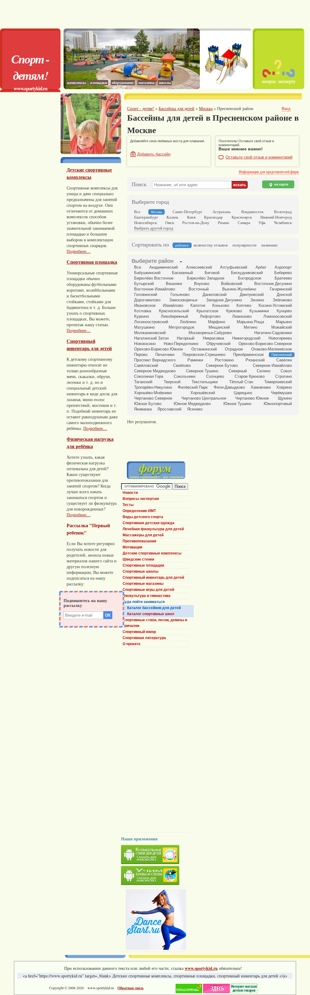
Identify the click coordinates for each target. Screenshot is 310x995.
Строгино (283, 376)
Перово (140, 354)
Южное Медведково (192, 403)
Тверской (172, 382)
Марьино (284, 322)
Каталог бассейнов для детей (154, 608)
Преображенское (248, 354)
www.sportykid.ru (30, 88)
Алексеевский (199, 267)
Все (137, 211)
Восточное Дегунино (273, 283)
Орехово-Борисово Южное (158, 349)
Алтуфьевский (233, 267)
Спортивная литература (144, 638)
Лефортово (210, 316)
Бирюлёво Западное (205, 278)
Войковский (231, 283)
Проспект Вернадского (155, 360)
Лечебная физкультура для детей (153, 529)
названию (269, 245)
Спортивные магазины (143, 583)
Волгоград (283, 211)
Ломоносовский (277, 316)
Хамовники (261, 387)
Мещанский (219, 327)
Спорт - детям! (30, 67)
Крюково (234, 311)
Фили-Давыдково (229, 387)
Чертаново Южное (252, 398)
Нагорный (185, 338)
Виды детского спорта (143, 517)
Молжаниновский (150, 332)
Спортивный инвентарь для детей (89, 344)
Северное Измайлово (272, 365)
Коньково (220, 305)
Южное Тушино (237, 403)
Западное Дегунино (224, 300)
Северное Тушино (202, 371)
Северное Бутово (222, 365)
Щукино (285, 398)
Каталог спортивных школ (150, 614)
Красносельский (174, 311)
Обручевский (218, 343)
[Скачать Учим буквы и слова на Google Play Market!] (155, 876)
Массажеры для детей (143, 535)
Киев (191, 217)
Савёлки (284, 360)
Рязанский (255, 360)
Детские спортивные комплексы (89, 173)
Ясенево (195, 409)
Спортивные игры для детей (148, 590)
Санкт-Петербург (187, 211)
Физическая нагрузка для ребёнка (90, 442)
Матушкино (144, 327)
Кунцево (284, 311)
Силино (263, 371)
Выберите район (152, 261)
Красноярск (242, 217)
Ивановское (145, 305)
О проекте (131, 644)
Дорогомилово (147, 300)
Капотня (197, 305)
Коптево (243, 305)
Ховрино (284, 387)
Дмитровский (252, 294)
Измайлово (173, 305)
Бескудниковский (247, 272)
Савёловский (146, 365)
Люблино (188, 322)
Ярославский (169, 409)
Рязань (223, 222)
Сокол (286, 371)
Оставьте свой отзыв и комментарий (259, 157)
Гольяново (180, 294)
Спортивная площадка (92, 262)
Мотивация (132, 547)
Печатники (164, 354)
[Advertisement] (155, 13)
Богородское (249, 278)
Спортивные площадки (143, 565)
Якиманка (143, 409)
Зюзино (257, 300)
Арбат (261, 267)
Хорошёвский (202, 392)
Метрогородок (181, 327)
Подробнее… (79, 251)
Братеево (283, 278)
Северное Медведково (155, 371)
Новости (130, 493)
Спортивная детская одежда (148, 523)
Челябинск (283, 222)
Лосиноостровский (151, 322)
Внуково (201, 283)
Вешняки (174, 283)
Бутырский (144, 283)
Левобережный (174, 316)
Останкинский (204, 349)
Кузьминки (259, 311)
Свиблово (182, 365)
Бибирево (283, 272)
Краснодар (213, 217)
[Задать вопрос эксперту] (278, 87)
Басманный (182, 272)
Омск (169, 222)
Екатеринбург (146, 217)
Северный (238, 371)
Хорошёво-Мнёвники (153, 392)
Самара (244, 222)
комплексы (76, 82)
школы (165, 82)
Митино (250, 327)
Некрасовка (213, 338)
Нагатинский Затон (151, 338)
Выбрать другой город (153, 228)
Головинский (145, 294)
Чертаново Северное (153, 398)
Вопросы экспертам (141, 499)
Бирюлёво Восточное (153, 278)
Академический (163, 267)
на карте (280, 184)
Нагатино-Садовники (273, 332)
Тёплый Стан (241, 382)
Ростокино (224, 360)
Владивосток (252, 211)
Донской (284, 294)
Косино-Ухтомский (275, 305)
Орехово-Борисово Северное (265, 343)
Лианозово (242, 316)
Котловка (142, 311)
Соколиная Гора (148, 376)
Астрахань (222, 211)
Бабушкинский (147, 272)
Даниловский (214, 294)
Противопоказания (139, 541)
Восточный (199, 289)
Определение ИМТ (139, 511)
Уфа (262, 222)
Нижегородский (246, 338)
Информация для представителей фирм (269, 171)
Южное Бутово (147, 403)
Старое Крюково (250, 376)
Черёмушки (281, 392)
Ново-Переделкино (181, 343)
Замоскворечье (183, 300)
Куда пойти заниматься (144, 602)
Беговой (212, 272)
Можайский (281, 327)
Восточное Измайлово (154, 289)
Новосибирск (145, 222)
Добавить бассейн (153, 154)
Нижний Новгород (276, 217)
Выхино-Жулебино (239, 289)
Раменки (195, 360)
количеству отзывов (211, 245)
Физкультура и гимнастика (146, 596)
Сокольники (184, 376)
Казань (172, 217)
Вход (286, 108)
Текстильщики (205, 382)
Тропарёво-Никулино (153, 387)
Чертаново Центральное (203, 398)
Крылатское (207, 311)
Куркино (141, 316)
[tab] (152, 262)
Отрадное (234, 349)
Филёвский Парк (193, 387)
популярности (244, 245)
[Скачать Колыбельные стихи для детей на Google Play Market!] (155, 855)
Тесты (128, 505)
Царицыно (243, 392)
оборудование (123, 82)
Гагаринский (281, 289)
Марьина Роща (250, 322)
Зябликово (282, 300)
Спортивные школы (140, 571)
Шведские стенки (138, 559)
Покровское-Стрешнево (204, 354)
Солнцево (215, 376)
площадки (98, 82)
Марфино (216, 322)
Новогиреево (280, 338)
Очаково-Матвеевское (271, 349)
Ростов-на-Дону (195, 222)
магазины (146, 82)
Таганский (143, 382)
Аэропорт (283, 267)
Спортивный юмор (139, 632)
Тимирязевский (278, 382)
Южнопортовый (278, 403)
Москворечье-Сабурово (210, 332)
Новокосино (145, 343)
